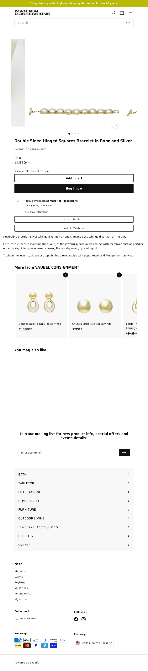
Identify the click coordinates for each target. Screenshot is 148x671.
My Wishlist (21, 588)
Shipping (19, 171)
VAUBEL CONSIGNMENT (30, 149)
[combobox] (74, 23)
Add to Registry (74, 219)
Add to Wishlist (74, 228)
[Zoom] (115, 124)
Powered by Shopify (27, 663)
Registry (19, 582)
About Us (20, 571)
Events (18, 577)
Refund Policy (23, 594)
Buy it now (74, 188)
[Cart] (121, 13)
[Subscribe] (124, 452)
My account (21, 599)
